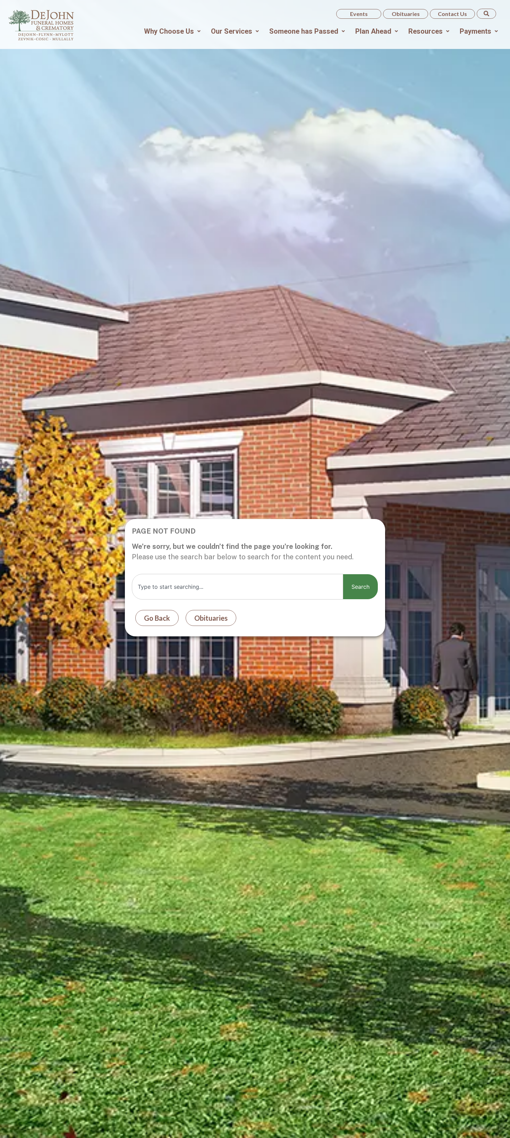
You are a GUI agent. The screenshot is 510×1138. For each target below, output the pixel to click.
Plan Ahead (373, 31)
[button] (172, 31)
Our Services (231, 31)
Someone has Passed (303, 31)
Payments (475, 31)
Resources (425, 31)
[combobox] (237, 587)
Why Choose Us (169, 31)
